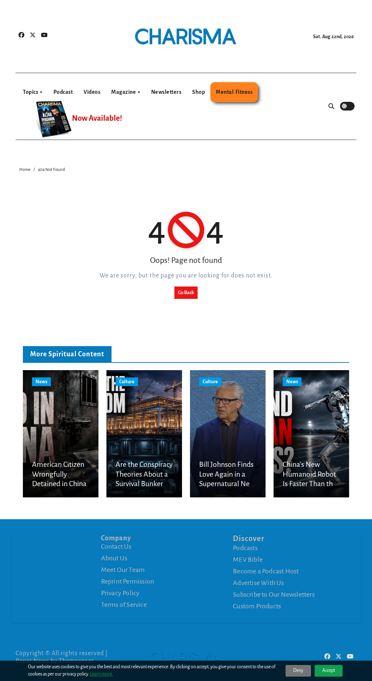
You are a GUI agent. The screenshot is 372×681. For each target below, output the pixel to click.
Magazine (124, 92)
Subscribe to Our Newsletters (274, 594)
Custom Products (257, 606)
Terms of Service (124, 604)
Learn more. (101, 674)
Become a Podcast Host (266, 571)
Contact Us (116, 546)
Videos (92, 92)
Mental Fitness (234, 92)
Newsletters (166, 92)
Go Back (186, 292)
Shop (198, 92)
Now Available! (97, 118)
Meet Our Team (123, 569)
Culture (126, 381)
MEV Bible (248, 559)
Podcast (63, 92)
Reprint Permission (127, 581)
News (41, 381)
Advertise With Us (258, 582)
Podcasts (245, 548)
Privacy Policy (120, 593)
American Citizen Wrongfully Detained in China (59, 474)
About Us (114, 558)
